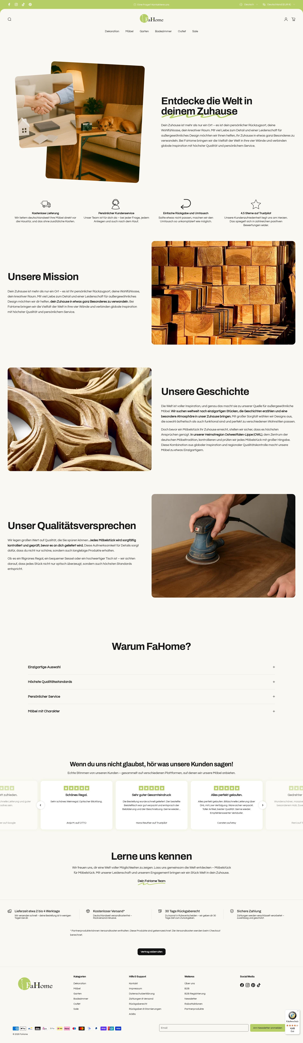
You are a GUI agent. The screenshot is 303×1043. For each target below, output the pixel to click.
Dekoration (79, 983)
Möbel (76, 988)
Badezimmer (80, 998)
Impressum (135, 988)
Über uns (190, 983)
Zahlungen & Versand (141, 998)
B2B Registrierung (195, 993)
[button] (41, 805)
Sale (76, 1009)
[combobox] (249, 4)
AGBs (132, 1014)
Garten (77, 993)
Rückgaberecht (138, 1004)
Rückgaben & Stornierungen (145, 1009)
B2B (187, 988)
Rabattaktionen (193, 1004)
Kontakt (133, 983)
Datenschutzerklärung (142, 993)
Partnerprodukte (194, 1009)
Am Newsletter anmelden (267, 1028)
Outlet (76, 1004)
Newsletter (191, 998)
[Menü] (298, 1012)
